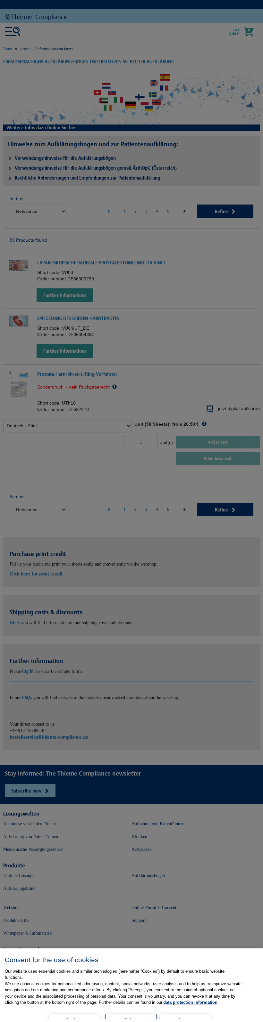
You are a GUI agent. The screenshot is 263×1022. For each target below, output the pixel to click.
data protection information (190, 1002)
